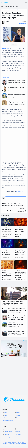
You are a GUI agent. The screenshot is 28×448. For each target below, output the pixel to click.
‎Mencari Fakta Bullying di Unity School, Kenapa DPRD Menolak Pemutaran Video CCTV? (16, 333)
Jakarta (18, 415)
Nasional (18, 412)
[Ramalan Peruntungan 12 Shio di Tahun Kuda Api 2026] (7, 268)
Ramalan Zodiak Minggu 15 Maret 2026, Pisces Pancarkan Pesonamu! (19, 233)
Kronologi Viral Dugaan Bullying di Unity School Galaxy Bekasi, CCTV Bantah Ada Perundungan (17, 310)
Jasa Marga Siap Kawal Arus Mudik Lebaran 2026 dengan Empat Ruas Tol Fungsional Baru (17, 96)
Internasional (19, 418)
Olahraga (18, 434)
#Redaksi (13, 443)
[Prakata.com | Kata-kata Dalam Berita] (5, 2)
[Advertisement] (14, 375)
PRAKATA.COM (5, 48)
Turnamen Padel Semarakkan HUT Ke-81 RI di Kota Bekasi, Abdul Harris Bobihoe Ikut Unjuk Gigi (16, 317)
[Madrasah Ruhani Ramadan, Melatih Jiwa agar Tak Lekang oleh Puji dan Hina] (4, 84)
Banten (5, 415)
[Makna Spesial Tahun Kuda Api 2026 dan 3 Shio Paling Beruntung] (20, 268)
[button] (22, 23)
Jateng (5, 418)
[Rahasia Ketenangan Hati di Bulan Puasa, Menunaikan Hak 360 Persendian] (4, 91)
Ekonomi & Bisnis (8, 431)
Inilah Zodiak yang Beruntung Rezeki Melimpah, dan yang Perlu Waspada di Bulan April (7, 233)
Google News (19, 191)
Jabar (5, 412)
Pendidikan (6, 434)
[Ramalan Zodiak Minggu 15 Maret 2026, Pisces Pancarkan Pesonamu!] (20, 226)
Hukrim (18, 431)
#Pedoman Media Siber (21, 443)
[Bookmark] (3, 198)
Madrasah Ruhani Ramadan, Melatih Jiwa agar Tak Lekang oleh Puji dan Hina (16, 82)
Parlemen (18, 429)
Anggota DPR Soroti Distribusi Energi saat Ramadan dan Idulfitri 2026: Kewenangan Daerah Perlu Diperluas (17, 102)
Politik (5, 429)
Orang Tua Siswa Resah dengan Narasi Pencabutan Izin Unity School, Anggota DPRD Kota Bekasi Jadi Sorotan (13, 303)
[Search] (23, 2)
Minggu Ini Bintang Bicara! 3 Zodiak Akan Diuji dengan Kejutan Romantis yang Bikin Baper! (20, 254)
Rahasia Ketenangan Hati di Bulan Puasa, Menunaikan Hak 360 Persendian (16, 89)
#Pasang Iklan (8, 443)
